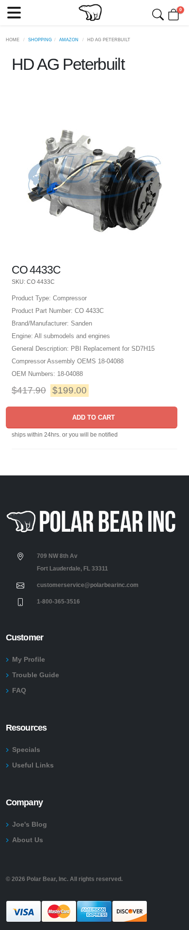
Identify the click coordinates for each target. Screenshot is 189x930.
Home (12, 39)
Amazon (69, 39)
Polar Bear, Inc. (47, 879)
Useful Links (33, 765)
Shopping (40, 39)
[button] (14, 12)
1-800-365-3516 (58, 601)
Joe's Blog (29, 824)
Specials (26, 749)
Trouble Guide (35, 675)
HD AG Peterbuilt (108, 39)
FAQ (19, 690)
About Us (27, 840)
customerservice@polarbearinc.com (88, 585)
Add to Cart (91, 417)
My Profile (28, 659)
